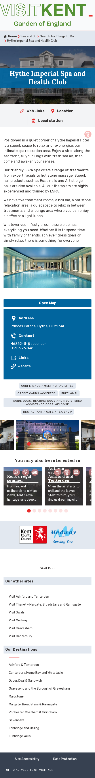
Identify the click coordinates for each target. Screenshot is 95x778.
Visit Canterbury (20, 636)
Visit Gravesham (20, 628)
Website (24, 366)
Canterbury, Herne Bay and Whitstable (36, 673)
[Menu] (90, 15)
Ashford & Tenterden (24, 665)
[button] (29, 444)
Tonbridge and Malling (24, 728)
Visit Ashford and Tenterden (29, 597)
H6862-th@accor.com (29, 344)
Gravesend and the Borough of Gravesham (39, 688)
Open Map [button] (47, 303)
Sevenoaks (17, 720)
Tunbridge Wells (20, 736)
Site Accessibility (27, 759)
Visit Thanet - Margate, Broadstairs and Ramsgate (45, 604)
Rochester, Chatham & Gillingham (33, 712)
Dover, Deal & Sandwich (25, 681)
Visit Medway (18, 620)
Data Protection (65, 759)
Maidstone (16, 696)
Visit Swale (17, 612)
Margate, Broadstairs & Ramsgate (33, 704)
